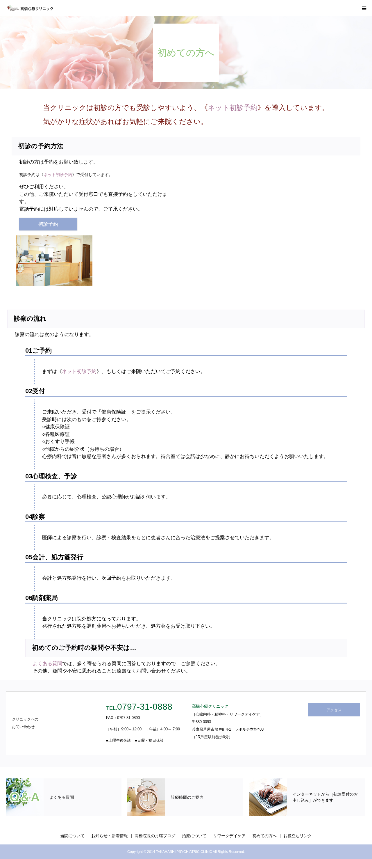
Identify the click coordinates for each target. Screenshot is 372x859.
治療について (194, 836)
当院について (72, 836)
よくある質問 (47, 663)
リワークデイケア (229, 836)
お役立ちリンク (297, 836)
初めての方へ (264, 836)
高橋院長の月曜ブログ (155, 836)
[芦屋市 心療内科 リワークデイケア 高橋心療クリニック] (30, 8)
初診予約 (48, 224)
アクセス (333, 710)
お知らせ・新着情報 (109, 836)
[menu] (364, 8)
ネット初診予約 (232, 107)
